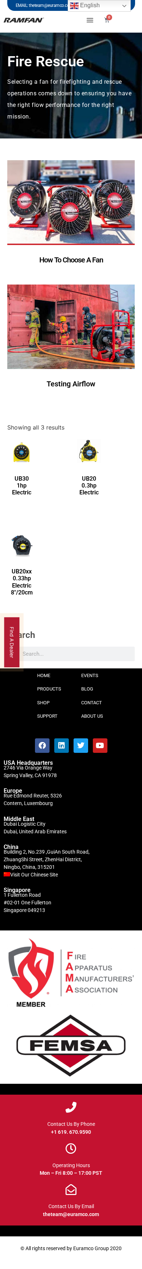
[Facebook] (42, 745)
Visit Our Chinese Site (34, 875)
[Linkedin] (61, 745)
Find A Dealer (12, 642)
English (89, 5)
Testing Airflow (71, 384)
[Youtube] (100, 745)
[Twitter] (81, 745)
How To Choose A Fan (71, 260)
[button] (89, 19)
